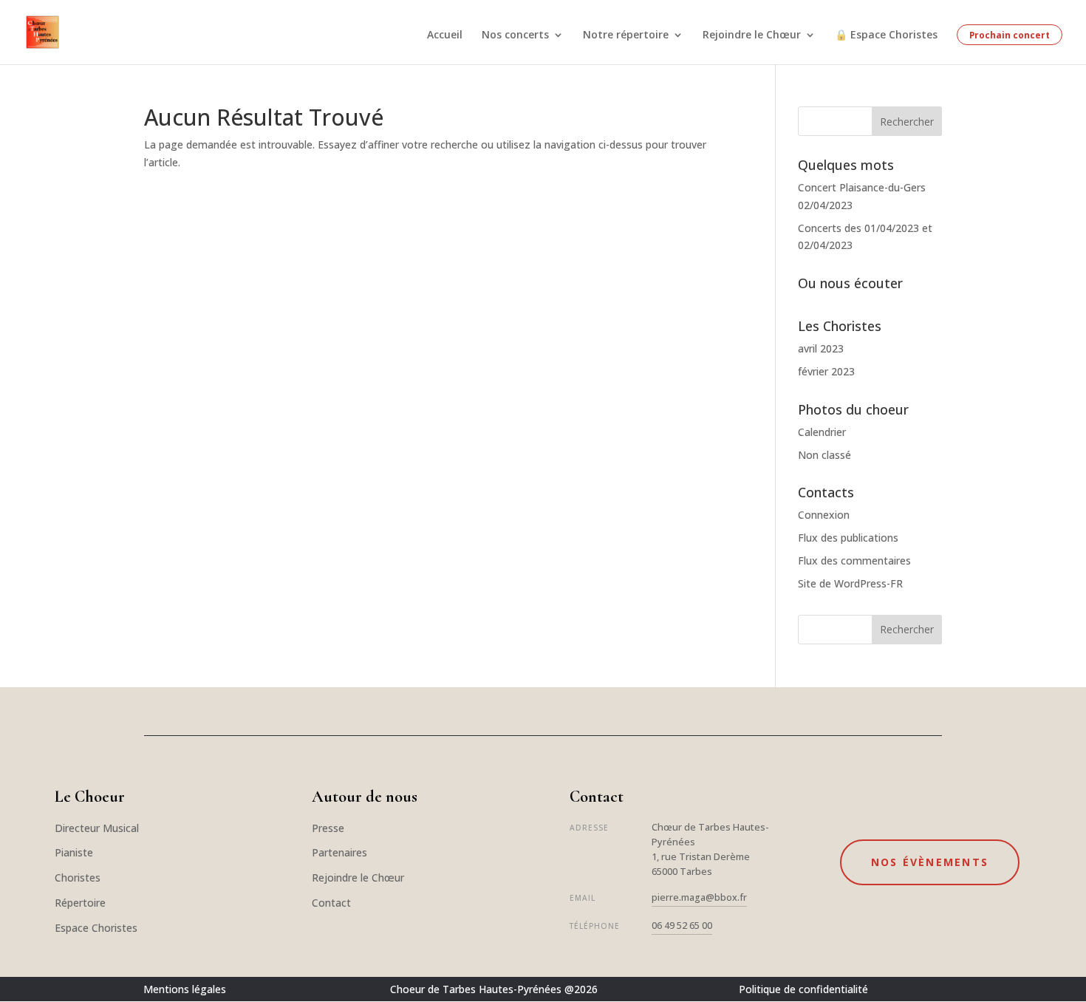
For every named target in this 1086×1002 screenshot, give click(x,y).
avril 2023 (821, 348)
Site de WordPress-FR (850, 583)
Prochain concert (1009, 35)
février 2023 (826, 371)
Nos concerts (515, 35)
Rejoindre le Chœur (752, 35)
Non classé (824, 455)
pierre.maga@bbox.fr (699, 897)
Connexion (824, 515)
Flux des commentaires (854, 560)
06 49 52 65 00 (682, 925)
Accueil (444, 35)
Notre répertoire (626, 35)
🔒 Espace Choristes (886, 35)
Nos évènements (929, 862)
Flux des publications (848, 538)
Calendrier (822, 432)
